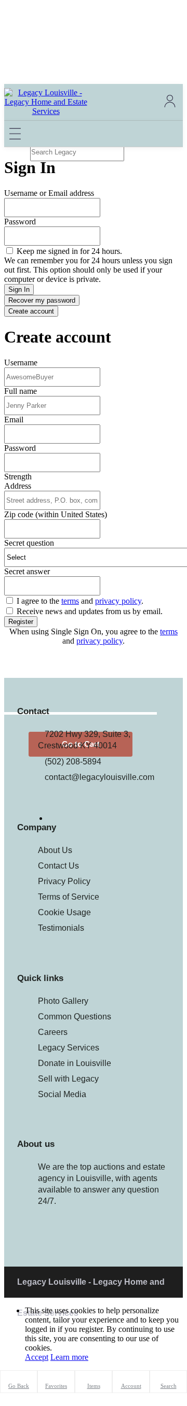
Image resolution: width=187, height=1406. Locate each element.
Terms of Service (68, 896)
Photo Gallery (63, 1001)
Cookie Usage (64, 912)
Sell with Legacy (68, 1078)
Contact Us (58, 865)
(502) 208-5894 (73, 761)
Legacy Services (68, 1047)
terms (169, 631)
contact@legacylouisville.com (99, 777)
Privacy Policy (64, 881)
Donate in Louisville (74, 1063)
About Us (55, 850)
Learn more (69, 1357)
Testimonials (61, 928)
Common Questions (74, 1016)
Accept (36, 1357)
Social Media (62, 1094)
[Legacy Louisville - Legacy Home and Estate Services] (45, 111)
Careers (53, 1032)
